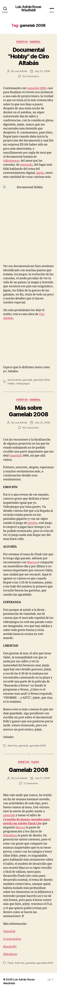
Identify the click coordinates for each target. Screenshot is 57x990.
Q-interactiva (12, 939)
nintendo (26, 165)
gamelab (27, 379)
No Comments (31, 76)
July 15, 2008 (42, 778)
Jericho (32, 523)
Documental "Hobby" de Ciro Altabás (28, 56)
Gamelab (16, 455)
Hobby (11, 383)
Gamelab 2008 (36, 88)
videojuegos (11, 161)
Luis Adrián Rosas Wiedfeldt (28, 8)
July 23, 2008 (42, 71)
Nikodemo (10, 835)
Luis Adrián (21, 71)
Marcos (32, 562)
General (35, 41)
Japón (40, 173)
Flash (35, 762)
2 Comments (31, 783)
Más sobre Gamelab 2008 (28, 411)
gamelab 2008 (41, 379)
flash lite (12, 745)
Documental (14, 379)
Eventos (22, 41)
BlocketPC (10, 947)
